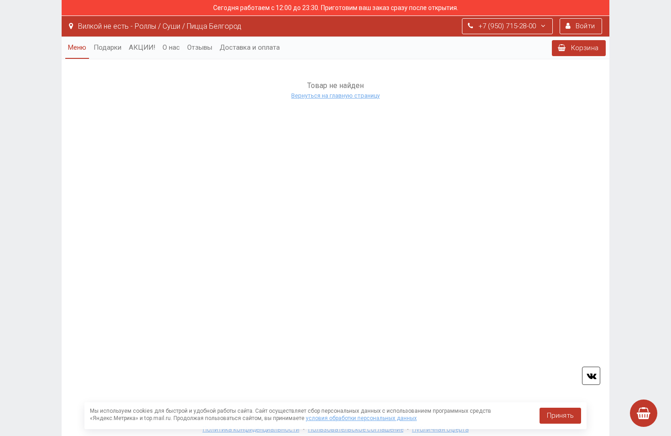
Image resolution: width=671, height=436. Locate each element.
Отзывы (199, 47)
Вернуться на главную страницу (335, 95)
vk (591, 376)
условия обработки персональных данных (361, 418)
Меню (77, 47)
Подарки (107, 47)
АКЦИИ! (142, 47)
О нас (171, 47)
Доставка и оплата (250, 47)
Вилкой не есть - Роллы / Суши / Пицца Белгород (158, 26)
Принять (560, 415)
